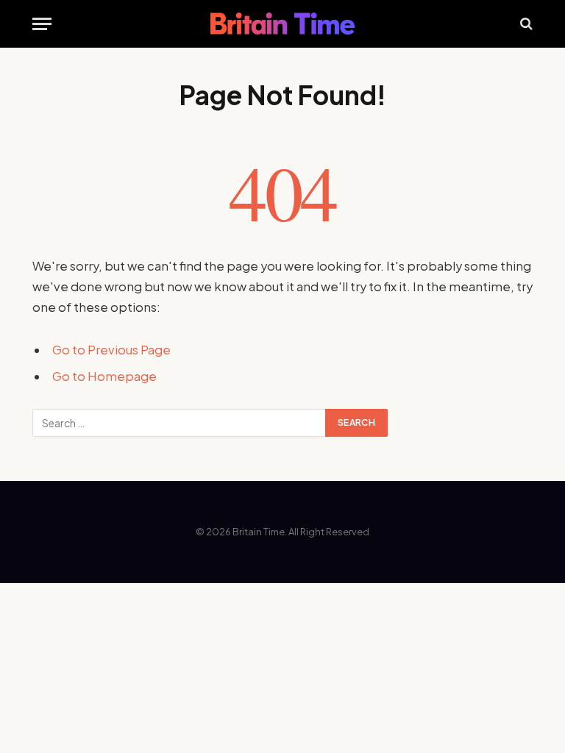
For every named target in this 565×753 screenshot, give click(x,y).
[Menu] (41, 23)
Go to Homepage (104, 376)
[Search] (525, 23)
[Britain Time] (282, 23)
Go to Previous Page (111, 349)
